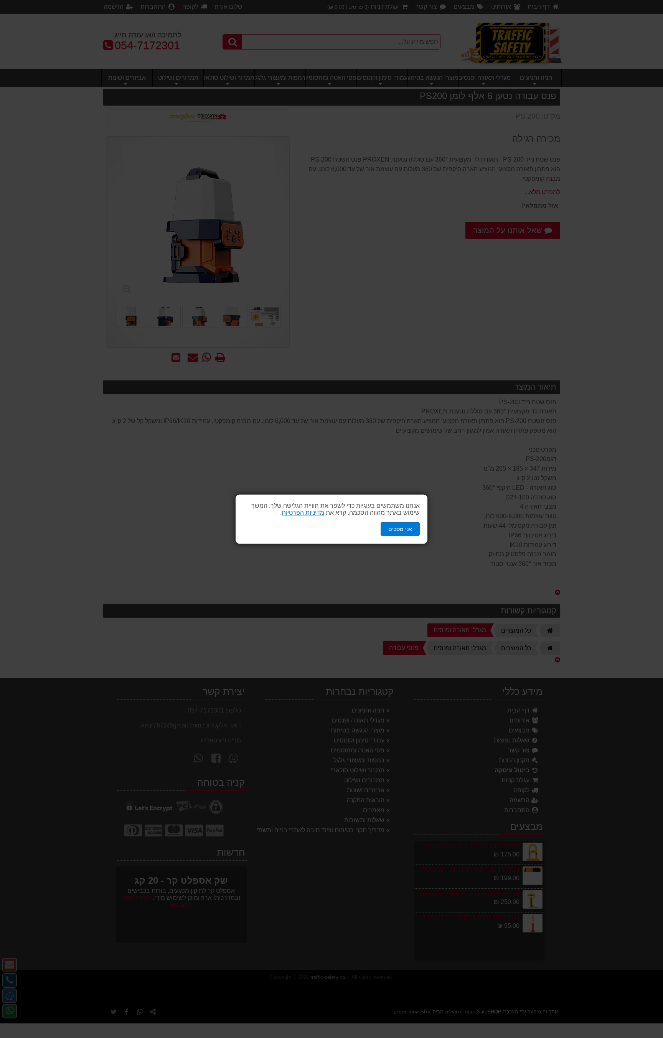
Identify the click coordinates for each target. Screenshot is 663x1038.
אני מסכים (400, 529)
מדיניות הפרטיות (303, 512)
